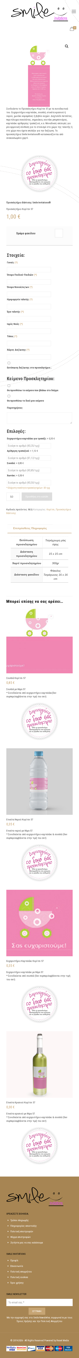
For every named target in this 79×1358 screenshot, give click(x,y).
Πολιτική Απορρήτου (51, 1321)
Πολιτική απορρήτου (21, 1271)
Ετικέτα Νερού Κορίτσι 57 (19, 819)
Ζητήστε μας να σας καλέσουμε (26, 1242)
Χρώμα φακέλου (25, 233)
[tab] (39, 528)
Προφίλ (14, 1260)
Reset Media (63, 1340)
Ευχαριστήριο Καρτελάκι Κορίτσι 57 (25, 961)
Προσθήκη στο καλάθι (37, 496)
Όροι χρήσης (17, 1282)
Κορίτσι (51, 509)
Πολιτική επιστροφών (21, 1231)
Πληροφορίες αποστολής (23, 1225)
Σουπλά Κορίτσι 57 (16, 678)
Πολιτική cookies (19, 1277)
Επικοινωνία (16, 1266)
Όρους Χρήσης (25, 1321)
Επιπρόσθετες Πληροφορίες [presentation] (30, 528)
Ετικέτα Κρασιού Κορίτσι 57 (20, 1102)
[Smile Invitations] (39, 11)
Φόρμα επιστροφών (20, 1237)
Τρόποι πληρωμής (19, 1220)
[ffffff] (59, 233)
